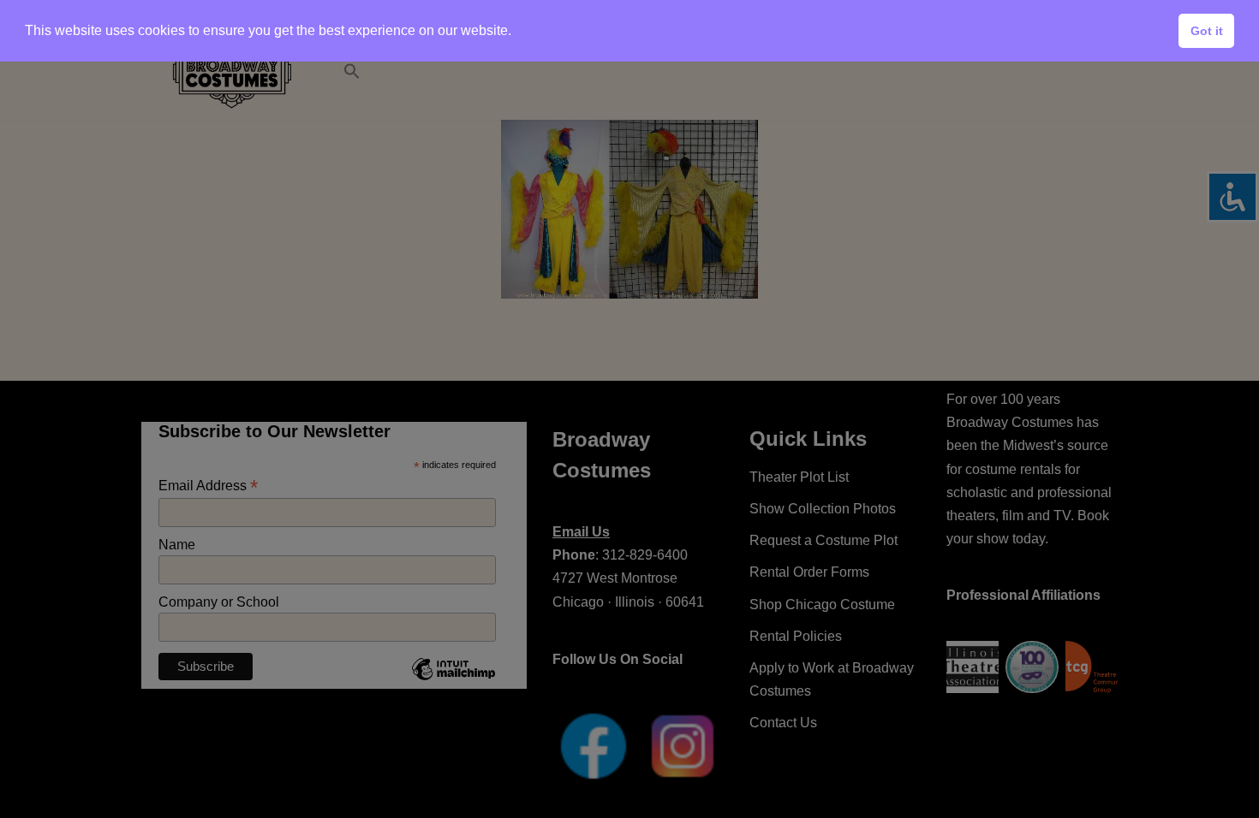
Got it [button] (1206, 31)
